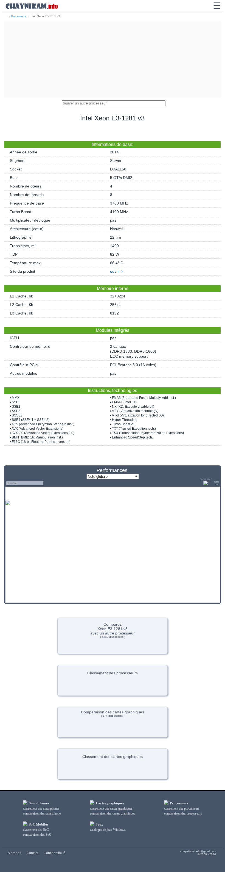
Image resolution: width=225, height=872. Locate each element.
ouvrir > (116, 271)
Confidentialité (54, 853)
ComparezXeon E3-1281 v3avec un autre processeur (112, 630)
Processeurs (18, 16)
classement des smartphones (41, 808)
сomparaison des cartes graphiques (112, 813)
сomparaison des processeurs (183, 813)
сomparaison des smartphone (42, 813)
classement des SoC (36, 830)
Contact (32, 853)
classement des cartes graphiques (111, 808)
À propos (14, 853)
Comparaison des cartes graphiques (112, 713)
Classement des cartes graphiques (112, 756)
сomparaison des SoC (37, 835)
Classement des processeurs (112, 673)
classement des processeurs (181, 808)
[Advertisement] (113, 59)
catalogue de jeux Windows (108, 830)
